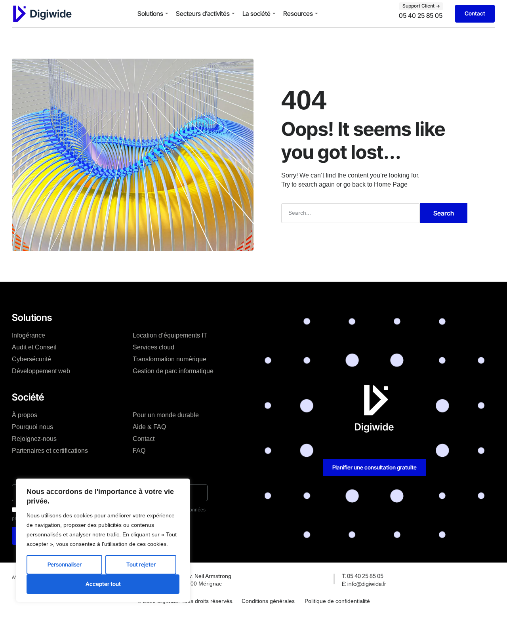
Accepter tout (103, 583)
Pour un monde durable (166, 415)
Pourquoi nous (32, 426)
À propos (24, 415)
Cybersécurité (31, 359)
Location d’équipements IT (170, 335)
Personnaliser (65, 564)
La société (256, 13)
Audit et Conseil (34, 347)
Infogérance (28, 335)
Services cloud (153, 347)
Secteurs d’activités (203, 13)
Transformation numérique (169, 359)
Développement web (41, 371)
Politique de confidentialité (337, 601)
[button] (421, 6)
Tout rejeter (141, 564)
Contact (143, 438)
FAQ (139, 450)
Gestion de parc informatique (173, 371)
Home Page (391, 184)
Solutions (150, 13)
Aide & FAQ (149, 426)
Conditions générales (268, 601)
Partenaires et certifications (50, 450)
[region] (103, 540)
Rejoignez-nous (34, 438)
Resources (298, 13)
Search (443, 213)
